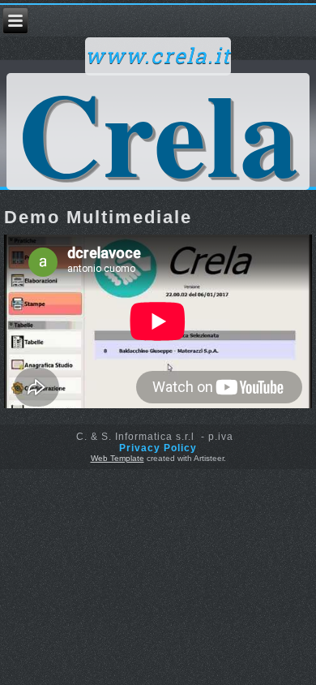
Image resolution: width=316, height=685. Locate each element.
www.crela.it (158, 56)
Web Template (117, 458)
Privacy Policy (158, 448)
